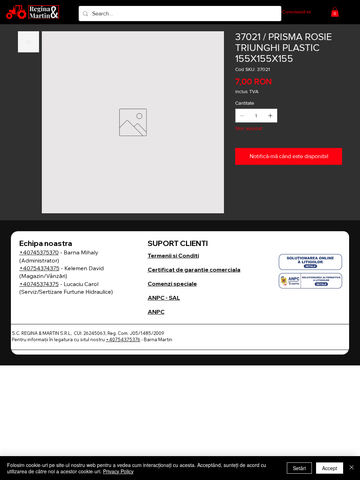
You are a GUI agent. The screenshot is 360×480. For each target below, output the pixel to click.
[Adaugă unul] (270, 116)
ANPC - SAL (164, 297)
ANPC (156, 311)
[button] (335, 12)
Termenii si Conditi (173, 255)
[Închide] (351, 468)
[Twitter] (257, 185)
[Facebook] (247, 185)
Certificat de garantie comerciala (194, 269)
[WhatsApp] (238, 185)
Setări (299, 468)
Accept (329, 468)
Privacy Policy (118, 471)
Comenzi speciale (172, 283)
